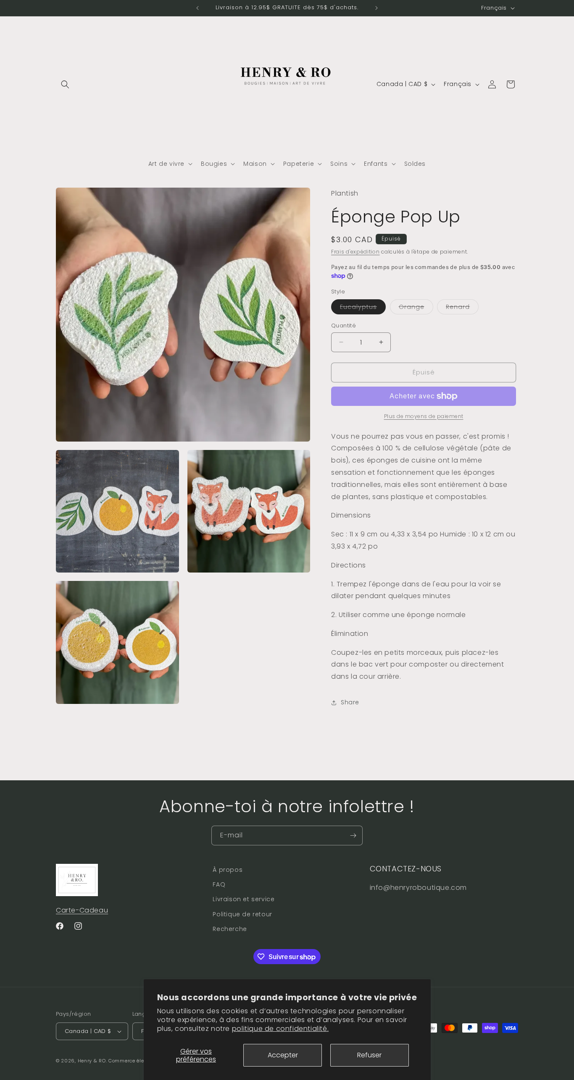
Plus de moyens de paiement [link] (423, 416)
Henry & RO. (92, 1060)
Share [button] (350, 702)
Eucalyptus (363, 308)
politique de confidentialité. (280, 1028)
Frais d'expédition (355, 251)
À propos (227, 870)
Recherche (230, 929)
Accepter (283, 1055)
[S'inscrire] (353, 835)
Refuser (369, 1055)
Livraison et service (243, 899)
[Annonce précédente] (197, 8)
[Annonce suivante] (376, 8)
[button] (65, 84)
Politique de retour (242, 914)
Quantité (343, 325)
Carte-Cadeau (82, 910)
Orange (416, 308)
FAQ (219, 884)
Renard (462, 308)
